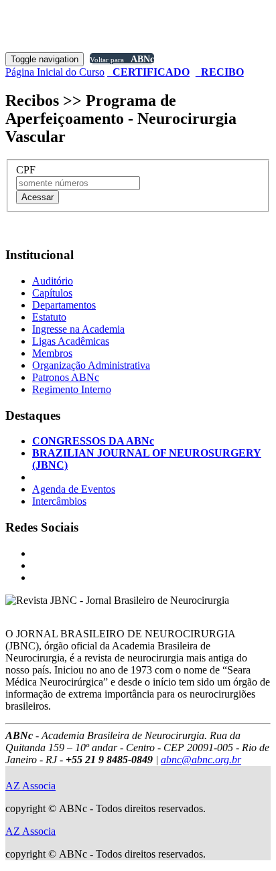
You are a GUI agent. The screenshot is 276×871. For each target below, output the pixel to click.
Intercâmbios (59, 501)
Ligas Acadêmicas (70, 341)
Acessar (37, 197)
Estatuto (49, 317)
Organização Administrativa (91, 365)
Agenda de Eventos (73, 489)
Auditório (52, 281)
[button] (148, 72)
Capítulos (52, 293)
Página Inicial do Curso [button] (55, 72)
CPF (26, 169)
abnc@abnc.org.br (201, 759)
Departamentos (64, 305)
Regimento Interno (71, 389)
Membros (52, 353)
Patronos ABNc (65, 377)
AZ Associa (30, 785)
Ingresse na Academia (78, 329)
